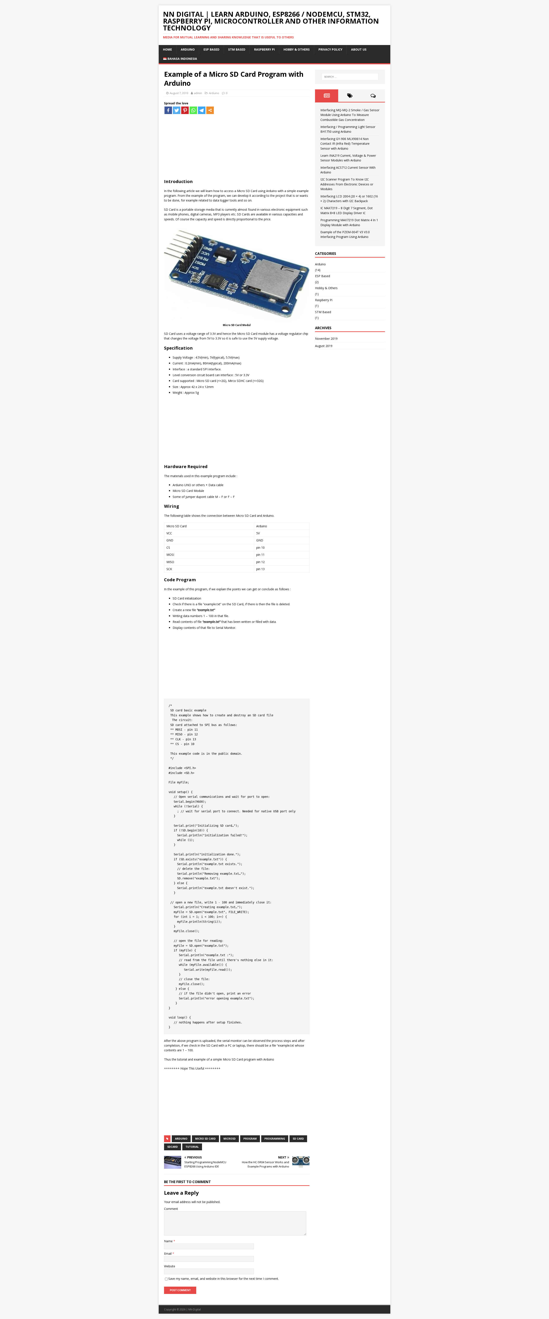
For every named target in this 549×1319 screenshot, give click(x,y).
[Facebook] (168, 110)
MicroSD (229, 1138)
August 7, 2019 (179, 93)
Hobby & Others (297, 49)
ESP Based (211, 49)
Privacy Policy (330, 49)
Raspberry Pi (264, 49)
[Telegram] (201, 110)
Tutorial (192, 1147)
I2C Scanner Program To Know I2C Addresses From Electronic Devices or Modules (346, 184)
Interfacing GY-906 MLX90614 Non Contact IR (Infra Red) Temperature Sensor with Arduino (345, 143)
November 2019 (326, 339)
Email (168, 1253)
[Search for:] (350, 76)
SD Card (298, 1138)
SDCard (172, 1147)
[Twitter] (176, 110)
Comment (171, 1209)
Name (168, 1241)
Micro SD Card (205, 1138)
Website (169, 1266)
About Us (359, 49)
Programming (274, 1138)
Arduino (188, 49)
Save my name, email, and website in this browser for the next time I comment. (223, 1279)
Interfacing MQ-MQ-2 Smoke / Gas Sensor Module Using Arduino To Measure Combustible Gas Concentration (349, 115)
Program (250, 1138)
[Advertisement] (236, 144)
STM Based (236, 49)
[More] (210, 110)
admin (198, 93)
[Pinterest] (185, 110)
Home (167, 49)
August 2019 (323, 346)
